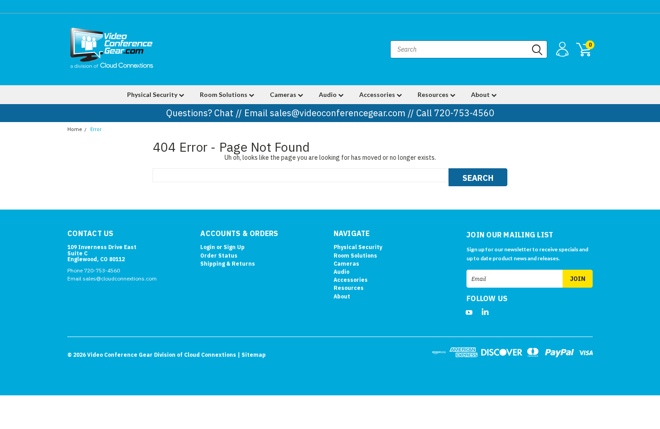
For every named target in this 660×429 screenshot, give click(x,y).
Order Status (219, 255)
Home (74, 129)
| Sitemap (252, 354)
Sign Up (234, 247)
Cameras (284, 94)
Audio (328, 94)
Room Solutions (224, 94)
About (481, 94)
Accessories (377, 94)
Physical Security (153, 94)
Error (95, 129)
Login (207, 247)
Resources (434, 94)
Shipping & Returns (227, 264)
